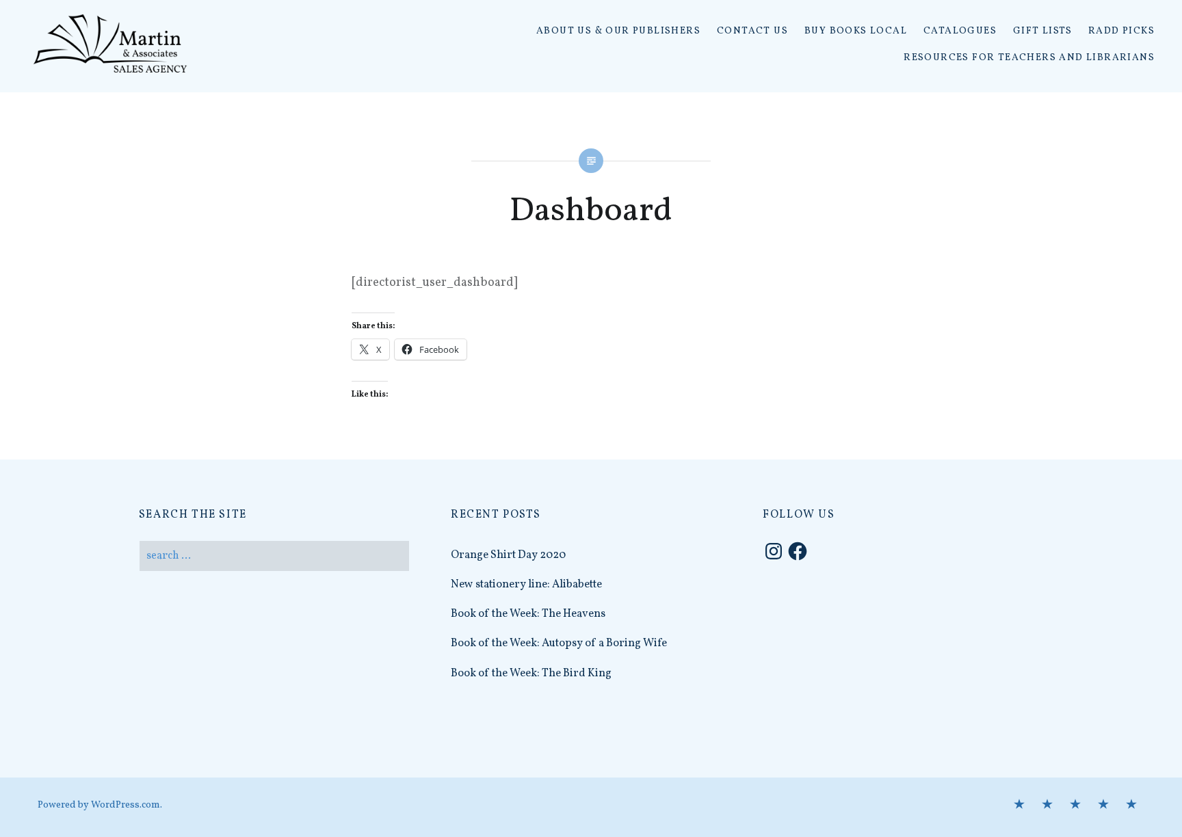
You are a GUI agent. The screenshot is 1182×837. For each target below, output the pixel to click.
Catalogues (960, 31)
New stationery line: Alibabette (526, 584)
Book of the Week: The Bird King (531, 673)
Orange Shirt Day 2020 (508, 555)
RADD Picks (1121, 31)
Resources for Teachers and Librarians (1029, 57)
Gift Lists (1042, 31)
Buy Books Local (855, 31)
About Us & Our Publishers (618, 31)
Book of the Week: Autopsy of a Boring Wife (559, 643)
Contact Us (752, 31)
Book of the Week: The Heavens (528, 614)
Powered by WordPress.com (99, 805)
